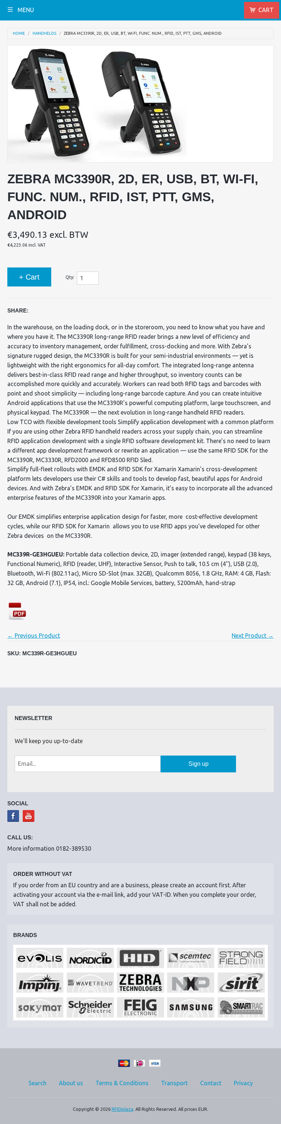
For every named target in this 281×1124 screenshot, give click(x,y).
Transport (174, 1083)
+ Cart (29, 277)
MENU (25, 10)
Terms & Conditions (122, 1083)
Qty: (69, 277)
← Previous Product (33, 635)
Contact (210, 1083)
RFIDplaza (122, 1109)
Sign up (198, 764)
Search (37, 1083)
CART (266, 10)
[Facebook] (13, 816)
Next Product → (253, 635)
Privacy (243, 1083)
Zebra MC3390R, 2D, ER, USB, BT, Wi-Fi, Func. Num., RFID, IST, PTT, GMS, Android (143, 33)
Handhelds (44, 33)
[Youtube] (28, 816)
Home (19, 33)
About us (71, 1083)
